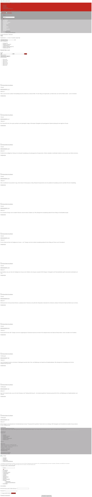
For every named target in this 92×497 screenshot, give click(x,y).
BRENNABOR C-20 (5, 148)
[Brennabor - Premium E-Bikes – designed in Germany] (6, 12)
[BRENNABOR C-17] (13, 112)
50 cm (4, 62)
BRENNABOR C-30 (5, 267)
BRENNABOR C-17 (5, 119)
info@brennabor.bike (5, 449)
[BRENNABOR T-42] (26, 382)
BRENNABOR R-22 (5, 328)
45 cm (4, 60)
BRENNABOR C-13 (5, 89)
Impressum (5, 7)
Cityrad (4, 24)
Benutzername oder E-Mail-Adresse (9, 488)
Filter (25, 53)
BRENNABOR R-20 (5, 298)
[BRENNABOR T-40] (26, 351)
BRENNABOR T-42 (5, 388)
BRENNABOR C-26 (5, 238)
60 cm (4, 65)
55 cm (4, 63)
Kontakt (4, 6)
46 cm (4, 61)
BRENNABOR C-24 (5, 208)
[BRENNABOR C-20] (13, 142)
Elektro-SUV (6, 47)
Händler (5, 5)
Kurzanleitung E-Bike (5, 453)
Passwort (3, 490)
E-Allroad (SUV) (6, 22)
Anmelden (13, 493)
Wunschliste (5, 26)
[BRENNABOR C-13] (13, 82)
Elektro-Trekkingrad (7, 46)
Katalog (4, 25)
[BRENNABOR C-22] (13, 172)
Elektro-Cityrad (6, 44)
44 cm (4, 59)
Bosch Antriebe (6, 29)
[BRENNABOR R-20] (13, 292)
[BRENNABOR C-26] (13, 231)
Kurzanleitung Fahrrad (5, 452)
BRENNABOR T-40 (5, 358)
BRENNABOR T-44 (5, 419)
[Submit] (3, 469)
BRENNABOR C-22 (5, 178)
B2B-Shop (3, 443)
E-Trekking (5, 20)
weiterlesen (3, 431)
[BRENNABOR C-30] (13, 261)
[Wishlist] (1, 84)
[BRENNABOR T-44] (26, 413)
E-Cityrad (5, 21)
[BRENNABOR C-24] (13, 201)
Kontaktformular (4, 450)
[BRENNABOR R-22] (13, 321)
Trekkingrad (5, 23)
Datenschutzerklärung (8, 8)
